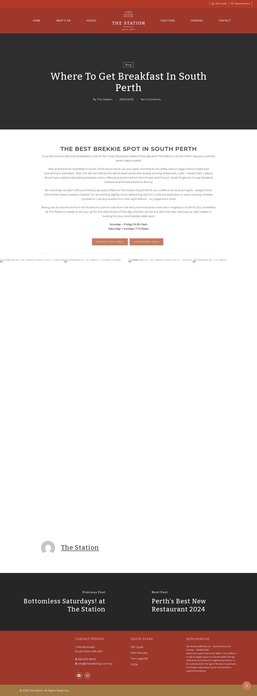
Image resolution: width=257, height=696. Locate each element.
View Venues (139, 652)
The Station (104, 99)
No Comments (151, 99)
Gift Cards (137, 647)
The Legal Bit (139, 658)
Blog (128, 64)
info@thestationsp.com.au (95, 663)
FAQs (134, 664)
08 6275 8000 (87, 659)
